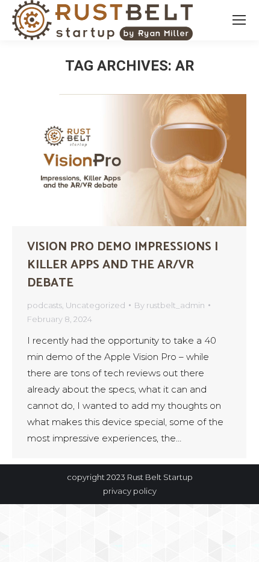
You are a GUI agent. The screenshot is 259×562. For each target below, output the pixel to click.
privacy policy (130, 491)
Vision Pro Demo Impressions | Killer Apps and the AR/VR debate (122, 265)
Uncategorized (95, 305)
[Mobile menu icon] (239, 20)
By (169, 305)
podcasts (44, 305)
